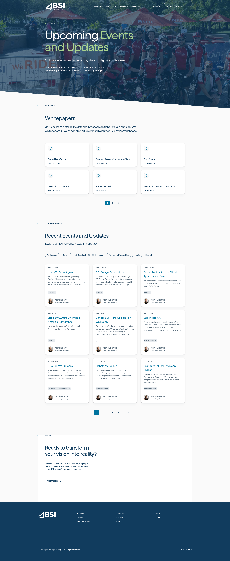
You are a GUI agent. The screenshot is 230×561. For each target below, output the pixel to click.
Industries (120, 513)
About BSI (81, 513)
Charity (80, 517)
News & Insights (83, 521)
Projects (119, 521)
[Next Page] (122, 203)
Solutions (120, 517)
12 (129, 412)
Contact (158, 513)
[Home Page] (55, 6)
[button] (98, 6)
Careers (158, 517)
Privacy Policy (186, 550)
